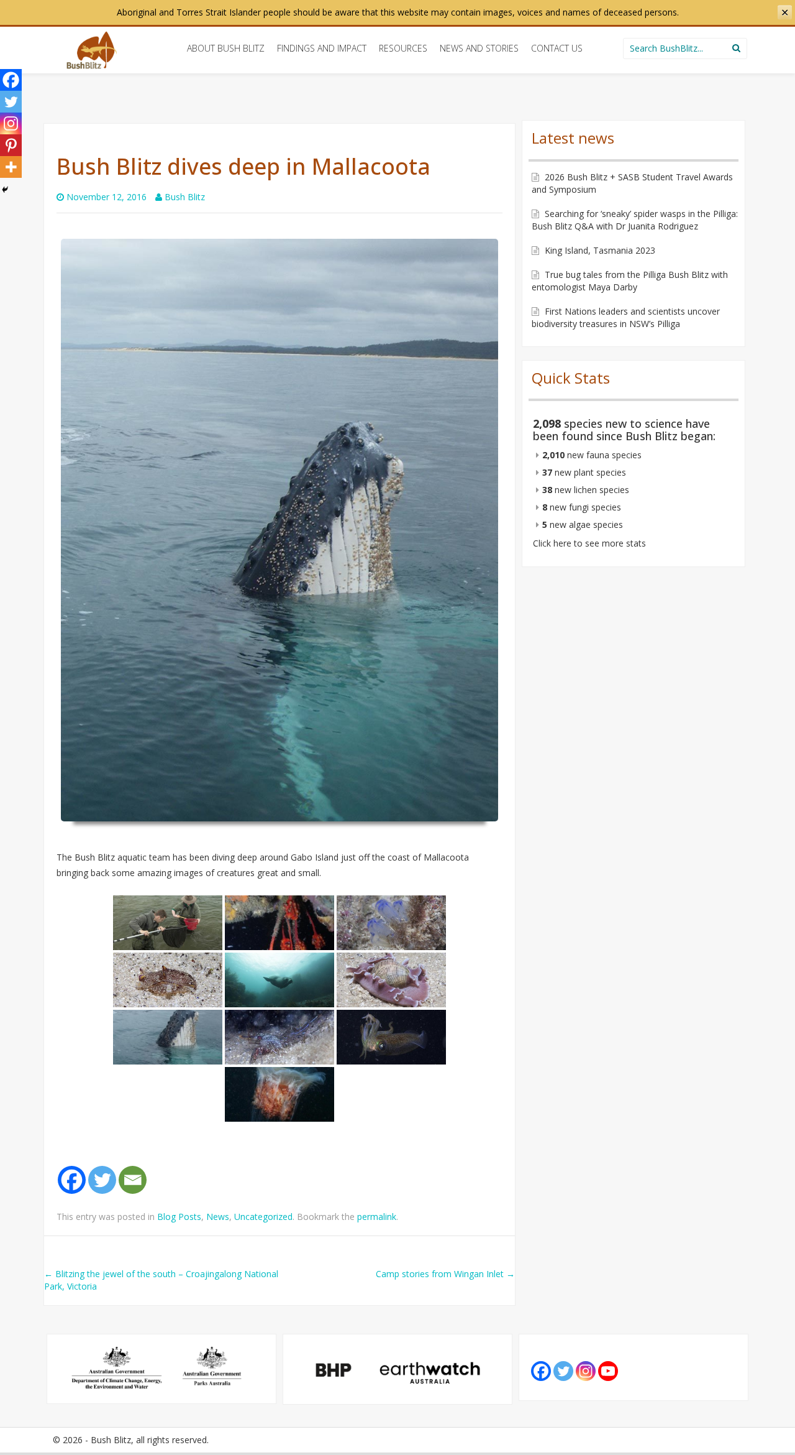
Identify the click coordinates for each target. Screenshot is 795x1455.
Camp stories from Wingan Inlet (445, 1274)
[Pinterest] (11, 145)
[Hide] (5, 190)
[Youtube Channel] (608, 1371)
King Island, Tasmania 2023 (600, 250)
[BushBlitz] (91, 50)
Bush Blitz (185, 197)
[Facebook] (72, 1180)
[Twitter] (102, 1180)
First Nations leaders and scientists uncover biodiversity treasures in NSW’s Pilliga (626, 317)
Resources (403, 48)
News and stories (479, 48)
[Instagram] (11, 123)
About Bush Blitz (226, 48)
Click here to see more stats (589, 543)
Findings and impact (321, 48)
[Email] (133, 1180)
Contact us (557, 48)
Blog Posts (179, 1216)
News (217, 1216)
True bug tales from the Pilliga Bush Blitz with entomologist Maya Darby (630, 281)
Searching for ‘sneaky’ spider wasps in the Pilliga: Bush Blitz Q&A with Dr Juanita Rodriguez (635, 220)
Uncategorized (263, 1216)
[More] (11, 167)
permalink (376, 1216)
